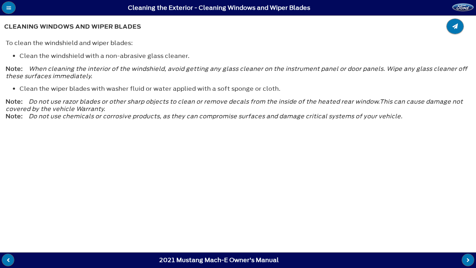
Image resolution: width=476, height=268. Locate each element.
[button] (9, 7)
